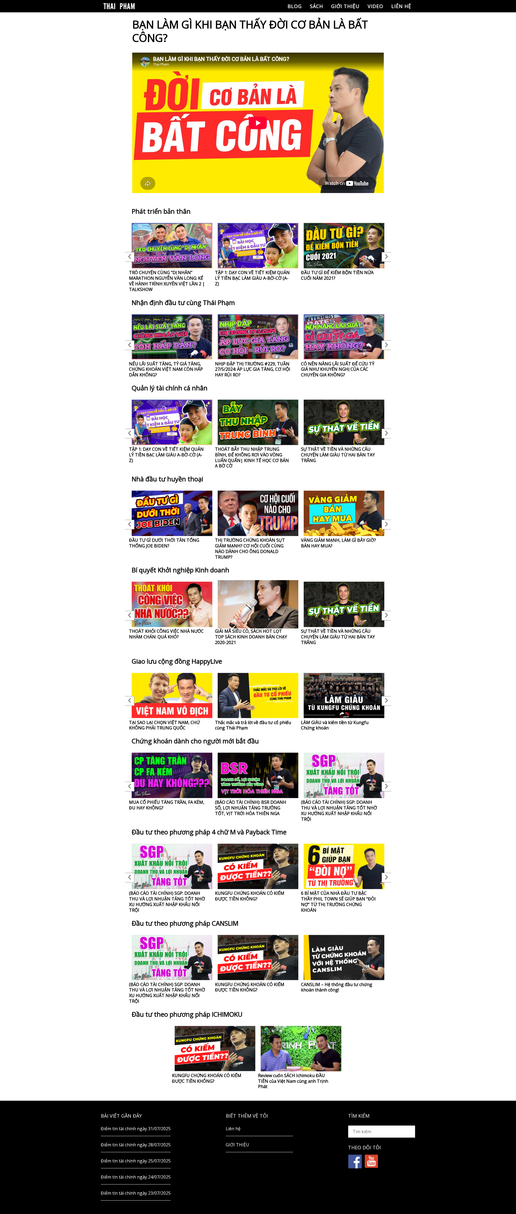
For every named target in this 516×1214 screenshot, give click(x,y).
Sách (316, 6)
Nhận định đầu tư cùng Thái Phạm (183, 302)
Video (375, 6)
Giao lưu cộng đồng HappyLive (177, 661)
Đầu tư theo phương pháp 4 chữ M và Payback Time (209, 831)
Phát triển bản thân (161, 211)
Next (386, 257)
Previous (129, 257)
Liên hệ (401, 6)
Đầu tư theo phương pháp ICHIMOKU (187, 1014)
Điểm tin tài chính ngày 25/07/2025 (136, 1161)
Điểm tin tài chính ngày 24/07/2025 (136, 1177)
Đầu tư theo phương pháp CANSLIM (185, 923)
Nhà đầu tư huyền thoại (167, 478)
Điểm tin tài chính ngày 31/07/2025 (136, 1129)
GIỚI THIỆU (345, 6)
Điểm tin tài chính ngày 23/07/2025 (136, 1193)
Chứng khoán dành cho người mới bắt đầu (195, 740)
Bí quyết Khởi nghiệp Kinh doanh (180, 569)
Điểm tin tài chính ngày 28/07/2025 (136, 1145)
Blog (295, 6)
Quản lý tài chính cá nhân (169, 387)
